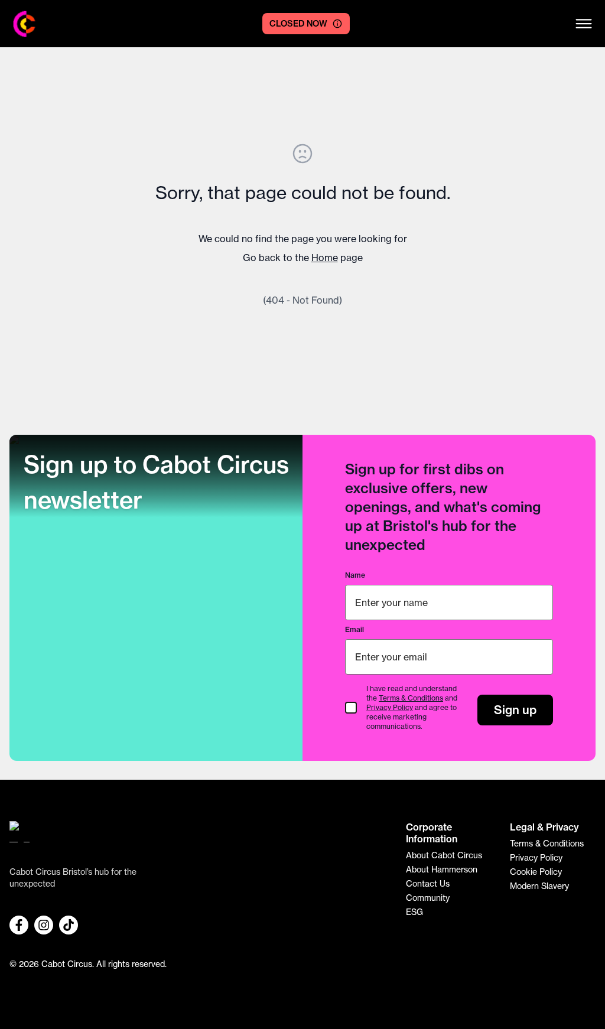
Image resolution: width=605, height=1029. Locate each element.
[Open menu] (584, 23)
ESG (414, 912)
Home (324, 257)
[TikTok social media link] (68, 925)
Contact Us (428, 883)
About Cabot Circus (444, 855)
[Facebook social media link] (18, 925)
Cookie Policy (536, 872)
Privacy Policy (389, 707)
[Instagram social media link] (43, 925)
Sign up (515, 709)
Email (354, 629)
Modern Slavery (539, 886)
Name (355, 575)
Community (428, 898)
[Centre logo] (24, 24)
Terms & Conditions (411, 697)
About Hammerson (441, 869)
